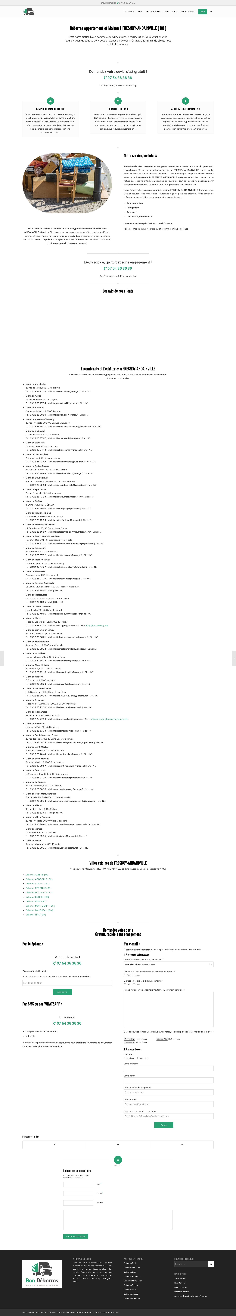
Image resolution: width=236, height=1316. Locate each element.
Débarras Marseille (132, 1267)
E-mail (100, 1193)
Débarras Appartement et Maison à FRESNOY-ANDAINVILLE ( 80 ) (118, 28)
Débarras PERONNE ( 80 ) (38, 888)
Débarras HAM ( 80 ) (36, 914)
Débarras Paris (130, 1263)
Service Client (180, 1278)
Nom (99, 1184)
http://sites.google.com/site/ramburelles (109, 719)
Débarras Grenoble (132, 1298)
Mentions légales (181, 1292)
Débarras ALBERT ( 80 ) (38, 883)
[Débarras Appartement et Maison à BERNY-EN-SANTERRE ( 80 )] (2, 658)
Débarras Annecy (131, 1294)
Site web (100, 1202)
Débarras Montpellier (133, 1281)
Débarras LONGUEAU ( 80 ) (39, 910)
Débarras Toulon (131, 1285)
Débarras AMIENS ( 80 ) (37, 874)
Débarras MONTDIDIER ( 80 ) (40, 905)
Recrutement (179, 1283)
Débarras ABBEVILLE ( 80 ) (39, 879)
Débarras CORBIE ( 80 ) (37, 897)
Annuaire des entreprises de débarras (190, 1296)
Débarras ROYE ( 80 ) (36, 901)
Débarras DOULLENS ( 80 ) (39, 892)
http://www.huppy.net (97, 625)
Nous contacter (180, 1287)
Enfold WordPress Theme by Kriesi (106, 1312)
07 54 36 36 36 (127, 2)
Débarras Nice (130, 1289)
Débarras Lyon (130, 1272)
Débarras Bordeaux (132, 1276)
